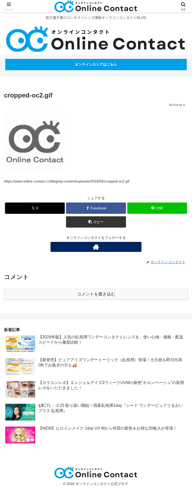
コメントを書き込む (96, 294)
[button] (96, 222)
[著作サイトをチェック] (96, 247)
